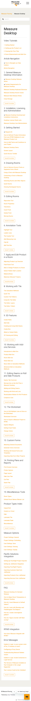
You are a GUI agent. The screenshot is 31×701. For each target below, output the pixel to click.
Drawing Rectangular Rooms (12, 187)
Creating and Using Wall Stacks (13, 326)
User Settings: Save (10, 543)
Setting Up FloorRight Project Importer (15, 561)
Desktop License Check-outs (12, 120)
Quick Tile (7, 294)
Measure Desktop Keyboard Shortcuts (15, 89)
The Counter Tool (9, 236)
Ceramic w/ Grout (9, 511)
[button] (28, 3)
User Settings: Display (10, 549)
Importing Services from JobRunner (14, 578)
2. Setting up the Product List (12, 48)
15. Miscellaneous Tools (14, 492)
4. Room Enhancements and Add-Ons (15, 54)
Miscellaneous (8, 523)
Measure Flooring (6, 14)
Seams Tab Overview (10, 380)
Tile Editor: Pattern (9, 306)
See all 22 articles (9, 191)
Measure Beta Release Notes (13, 96)
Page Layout (7, 473)
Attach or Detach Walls (10, 332)
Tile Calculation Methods (11, 290)
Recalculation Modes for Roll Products (15, 394)
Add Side (6, 323)
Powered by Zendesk (24, 699)
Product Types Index (13, 504)
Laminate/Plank (8, 520)
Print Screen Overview (10, 467)
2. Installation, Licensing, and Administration (14, 109)
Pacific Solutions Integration (11, 555)
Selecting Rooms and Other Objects (14, 181)
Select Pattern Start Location (12, 271)
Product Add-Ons (9, 354)
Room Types (7, 496)
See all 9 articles (9, 402)
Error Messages (11, 640)
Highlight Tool (8, 230)
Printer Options (8, 470)
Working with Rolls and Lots (12, 391)
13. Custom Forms (12, 440)
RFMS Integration (11, 629)
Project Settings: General (11, 537)
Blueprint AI (8, 132)
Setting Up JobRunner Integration (14, 564)
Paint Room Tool (9, 264)
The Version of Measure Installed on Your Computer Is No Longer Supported (15, 665)
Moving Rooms (8, 216)
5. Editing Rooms (11, 196)
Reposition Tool (8, 200)
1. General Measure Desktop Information (13, 73)
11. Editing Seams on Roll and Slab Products (15, 374)
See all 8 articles (9, 281)
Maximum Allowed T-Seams (12, 277)
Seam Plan (7, 482)
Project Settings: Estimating (12, 540)
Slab (5, 514)
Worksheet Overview (10, 416)
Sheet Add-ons (8, 361)
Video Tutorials (10, 40)
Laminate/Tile (8, 517)
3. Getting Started (12, 127)
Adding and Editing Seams (12, 388)
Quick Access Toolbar (10, 153)
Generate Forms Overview (12, 448)
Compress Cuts (8, 397)
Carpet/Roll (7, 508)
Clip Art (6, 242)
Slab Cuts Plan (8, 476)
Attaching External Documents (13, 444)
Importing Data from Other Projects (14, 456)
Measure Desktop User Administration (15, 123)
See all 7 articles (9, 250)
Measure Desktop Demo (11, 147)
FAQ (6, 588)
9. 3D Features (10, 315)
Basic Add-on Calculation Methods (14, 364)
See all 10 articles (9, 103)
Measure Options (11, 533)
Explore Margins (9, 425)
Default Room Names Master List (14, 499)
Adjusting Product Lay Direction (13, 261)
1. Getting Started (9, 45)
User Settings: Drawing (11, 546)
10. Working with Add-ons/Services (14, 345)
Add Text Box (8, 245)
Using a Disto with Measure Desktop (15, 172)
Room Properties (9, 204)
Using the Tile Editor (10, 300)
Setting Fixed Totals (10, 428)
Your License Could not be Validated (15, 670)
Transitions (7, 207)
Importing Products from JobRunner (14, 575)
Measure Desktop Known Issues (14, 92)
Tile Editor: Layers (9, 303)
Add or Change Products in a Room (14, 267)
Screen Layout (8, 150)
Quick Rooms (8, 184)
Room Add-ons (8, 357)
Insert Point (7, 210)
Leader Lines (8, 233)
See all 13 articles (9, 528)
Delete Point (7, 213)
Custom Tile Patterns (10, 297)
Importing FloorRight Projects (13, 567)
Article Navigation (12, 58)
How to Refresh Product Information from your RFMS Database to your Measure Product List (15, 137)
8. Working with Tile (12, 286)
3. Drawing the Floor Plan (11, 51)
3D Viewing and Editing (11, 335)
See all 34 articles (9, 158)
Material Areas (8, 274)
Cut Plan (6, 479)
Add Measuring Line (10, 239)
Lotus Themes (11, 694)
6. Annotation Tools (12, 225)
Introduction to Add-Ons (11, 351)
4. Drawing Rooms (12, 163)
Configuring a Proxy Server (12, 649)
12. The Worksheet (12, 407)
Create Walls (8, 320)
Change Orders (8, 431)
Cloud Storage (8, 99)
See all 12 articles (9, 674)
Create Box (7, 329)
